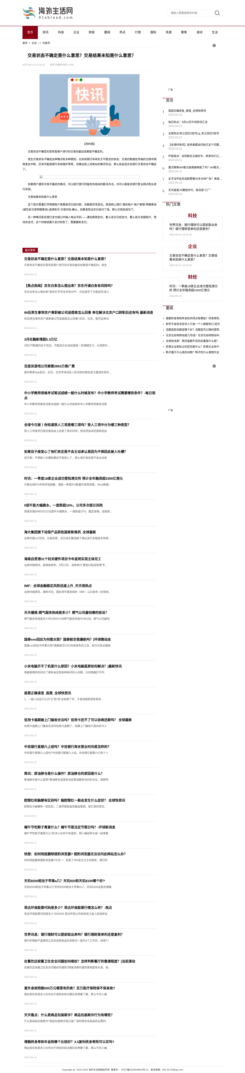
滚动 (199, 32)
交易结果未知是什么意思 (85, 229)
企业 (76, 32)
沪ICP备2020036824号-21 (135, 1069)
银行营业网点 (108, 229)
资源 (169, 32)
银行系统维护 (125, 229)
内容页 (46, 42)
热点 (123, 32)
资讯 (45, 32)
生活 (215, 32)
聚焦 (184, 32)
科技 (61, 32)
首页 (30, 32)
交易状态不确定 (60, 229)
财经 (92, 32)
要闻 (107, 32)
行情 (138, 32)
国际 (153, 32)
